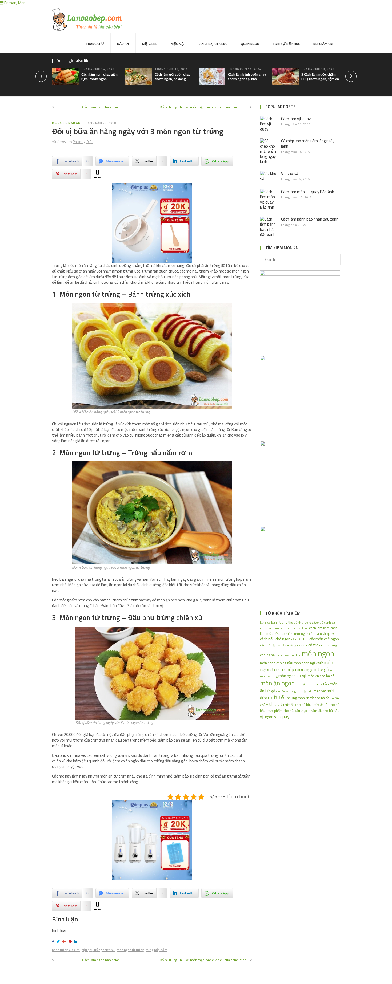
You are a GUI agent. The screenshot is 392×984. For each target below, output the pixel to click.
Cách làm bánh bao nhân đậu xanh (309, 219)
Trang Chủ (95, 43)
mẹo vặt (320, 691)
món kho (295, 655)
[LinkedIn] (76, 941)
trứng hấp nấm (156, 949)
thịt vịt (275, 704)
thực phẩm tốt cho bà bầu (320, 710)
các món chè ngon (324, 639)
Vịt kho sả (289, 173)
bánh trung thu (282, 622)
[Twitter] (59, 941)
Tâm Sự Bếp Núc (286, 43)
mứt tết (277, 697)
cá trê (313, 645)
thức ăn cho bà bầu (297, 704)
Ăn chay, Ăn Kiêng (213, 43)
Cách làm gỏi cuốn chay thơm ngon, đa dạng (172, 77)
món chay (283, 655)
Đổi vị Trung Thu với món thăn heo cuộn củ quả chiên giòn (203, 107)
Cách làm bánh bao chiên (101, 107)
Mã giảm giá (323, 43)
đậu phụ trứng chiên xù (98, 949)
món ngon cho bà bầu (276, 663)
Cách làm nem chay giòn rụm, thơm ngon (99, 77)
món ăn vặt (305, 691)
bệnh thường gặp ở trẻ (308, 622)
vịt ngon (266, 717)
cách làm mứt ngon (294, 633)
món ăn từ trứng (286, 691)
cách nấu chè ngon (275, 639)
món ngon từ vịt (292, 675)
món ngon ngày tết (308, 663)
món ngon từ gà (312, 669)
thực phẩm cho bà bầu (283, 710)
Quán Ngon (250, 43)
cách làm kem (319, 628)
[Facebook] (54, 941)
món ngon (318, 653)
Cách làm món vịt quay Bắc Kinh (307, 192)
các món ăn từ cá (272, 645)
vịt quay (281, 716)
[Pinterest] (71, 941)
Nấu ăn (123, 43)
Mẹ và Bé (149, 43)
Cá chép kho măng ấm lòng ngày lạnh (307, 143)
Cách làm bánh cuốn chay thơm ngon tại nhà (247, 77)
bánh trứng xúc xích (66, 949)
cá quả (302, 645)
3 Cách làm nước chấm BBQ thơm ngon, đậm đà (320, 77)
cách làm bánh (277, 628)
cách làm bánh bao (297, 628)
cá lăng (290, 645)
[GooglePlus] (65, 941)
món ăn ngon (277, 683)
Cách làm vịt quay (296, 119)
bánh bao (265, 622)
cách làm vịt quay (321, 633)
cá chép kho (300, 639)
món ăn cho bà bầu (322, 675)
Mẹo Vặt (178, 43)
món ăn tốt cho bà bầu (312, 684)
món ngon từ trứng (130, 949)
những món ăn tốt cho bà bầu (309, 698)
